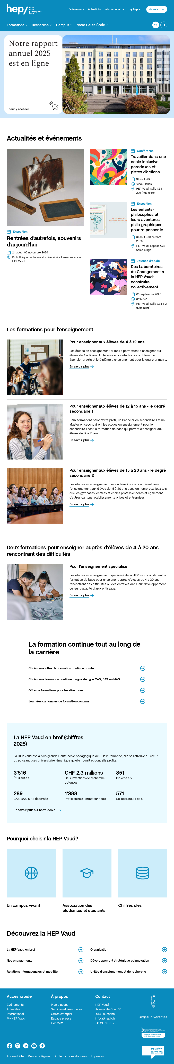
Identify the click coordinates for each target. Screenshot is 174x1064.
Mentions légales (39, 1056)
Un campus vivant (23, 905)
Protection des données (71, 1056)
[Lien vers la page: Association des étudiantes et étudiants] (87, 873)
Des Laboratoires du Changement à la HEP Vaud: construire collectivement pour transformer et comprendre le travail (149, 284)
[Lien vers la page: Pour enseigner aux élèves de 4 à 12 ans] (35, 367)
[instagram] (17, 1046)
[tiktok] (42, 1046)
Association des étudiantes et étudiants (84, 908)
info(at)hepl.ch (105, 1018)
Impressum (98, 1056)
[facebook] (9, 1046)
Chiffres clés (130, 905)
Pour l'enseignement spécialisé (98, 566)
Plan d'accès (59, 1004)
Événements (76, 9)
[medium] (34, 1046)
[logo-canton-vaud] (153, 1001)
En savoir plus (79, 366)
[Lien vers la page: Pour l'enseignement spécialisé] (35, 592)
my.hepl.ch (135, 9)
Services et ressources (66, 1009)
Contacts (57, 1023)
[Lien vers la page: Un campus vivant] (31, 873)
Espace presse (61, 1018)
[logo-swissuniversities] (153, 1018)
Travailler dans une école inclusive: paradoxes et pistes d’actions (148, 164)
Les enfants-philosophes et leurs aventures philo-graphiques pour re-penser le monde (147, 222)
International (15, 1014)
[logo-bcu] (153, 1052)
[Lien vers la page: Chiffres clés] (142, 873)
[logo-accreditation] (153, 1033)
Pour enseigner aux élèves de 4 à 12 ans (106, 342)
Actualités (94, 9)
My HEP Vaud (16, 1018)
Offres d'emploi (61, 1014)
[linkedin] (26, 1046)
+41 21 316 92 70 (105, 1023)
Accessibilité (15, 1056)
